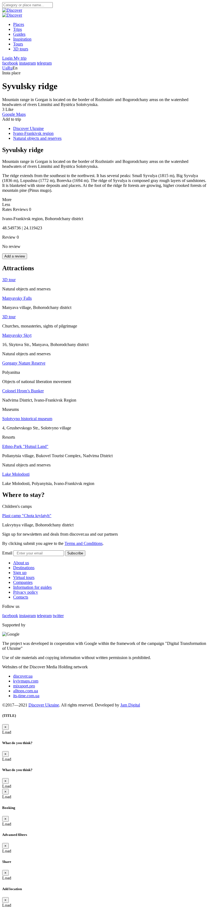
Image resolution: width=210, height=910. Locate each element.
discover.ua (23, 676)
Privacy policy (25, 592)
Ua (4, 68)
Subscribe (75, 553)
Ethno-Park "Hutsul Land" (25, 446)
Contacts (20, 597)
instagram (27, 63)
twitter (58, 615)
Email (7, 553)
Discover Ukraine (43, 705)
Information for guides (32, 587)
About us (21, 562)
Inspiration (22, 39)
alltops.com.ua (25, 690)
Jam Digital (130, 705)
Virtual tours (23, 577)
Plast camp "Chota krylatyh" (26, 515)
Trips (17, 29)
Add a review (14, 256)
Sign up (20, 572)
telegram (44, 63)
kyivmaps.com (25, 681)
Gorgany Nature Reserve (23, 363)
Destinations (23, 567)
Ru (10, 68)
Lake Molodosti (16, 474)
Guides (19, 34)
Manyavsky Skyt (16, 335)
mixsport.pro (24, 686)
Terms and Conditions (84, 543)
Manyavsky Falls (17, 298)
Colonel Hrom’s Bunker (23, 391)
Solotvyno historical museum (27, 418)
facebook (10, 63)
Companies (23, 582)
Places (18, 24)
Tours (18, 44)
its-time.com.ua (26, 695)
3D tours (20, 49)
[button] (8, 58)
